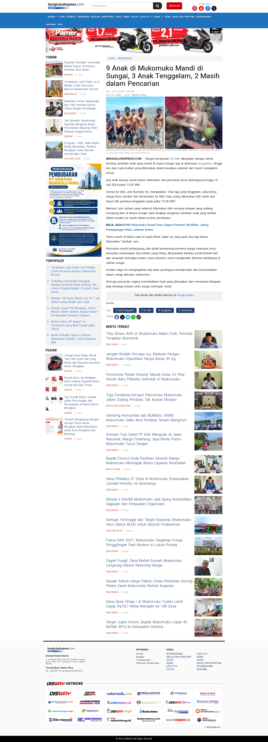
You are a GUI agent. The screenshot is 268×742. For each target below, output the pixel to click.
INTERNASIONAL (204, 17)
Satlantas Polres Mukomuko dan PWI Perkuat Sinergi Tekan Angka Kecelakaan (81, 105)
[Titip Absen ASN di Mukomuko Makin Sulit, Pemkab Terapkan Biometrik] (208, 339)
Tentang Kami (143, 660)
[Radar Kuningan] (60, 711)
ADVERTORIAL (108, 17)
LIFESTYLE (145, 17)
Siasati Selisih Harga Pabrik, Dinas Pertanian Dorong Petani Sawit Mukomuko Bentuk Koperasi (149, 584)
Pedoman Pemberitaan (147, 663)
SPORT (168, 17)
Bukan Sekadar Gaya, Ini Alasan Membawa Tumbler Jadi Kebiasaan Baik (71, 338)
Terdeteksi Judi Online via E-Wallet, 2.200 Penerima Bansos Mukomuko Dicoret (82, 85)
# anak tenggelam (125, 310)
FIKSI (60, 24)
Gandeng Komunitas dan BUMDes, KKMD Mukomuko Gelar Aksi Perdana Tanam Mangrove (146, 418)
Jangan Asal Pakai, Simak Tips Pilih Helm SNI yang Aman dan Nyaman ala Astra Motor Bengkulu (82, 360)
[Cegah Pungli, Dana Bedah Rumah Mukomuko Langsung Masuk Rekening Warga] (208, 566)
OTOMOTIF (71, 17)
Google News (185, 295)
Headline (95, 17)
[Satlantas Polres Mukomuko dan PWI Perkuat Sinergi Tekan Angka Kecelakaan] (54, 108)
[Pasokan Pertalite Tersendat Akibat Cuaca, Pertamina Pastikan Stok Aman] (54, 69)
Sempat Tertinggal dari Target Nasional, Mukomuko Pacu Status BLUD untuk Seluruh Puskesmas (148, 522)
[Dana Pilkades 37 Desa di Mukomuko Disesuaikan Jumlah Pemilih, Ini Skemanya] (208, 485)
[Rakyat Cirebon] (207, 694)
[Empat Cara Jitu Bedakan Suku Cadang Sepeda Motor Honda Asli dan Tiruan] (54, 384)
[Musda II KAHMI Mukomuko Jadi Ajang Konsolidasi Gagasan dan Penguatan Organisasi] (208, 505)
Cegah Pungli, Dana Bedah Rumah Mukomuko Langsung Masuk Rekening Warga (144, 563)
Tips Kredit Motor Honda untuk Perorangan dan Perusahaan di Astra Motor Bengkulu (81, 402)
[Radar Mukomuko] (60, 720)
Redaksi (140, 657)
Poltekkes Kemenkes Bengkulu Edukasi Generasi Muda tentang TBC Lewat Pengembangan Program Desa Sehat (73, 286)
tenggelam (205, 164)
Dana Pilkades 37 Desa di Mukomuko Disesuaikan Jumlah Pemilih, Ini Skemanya (147, 481)
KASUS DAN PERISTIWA (184, 17)
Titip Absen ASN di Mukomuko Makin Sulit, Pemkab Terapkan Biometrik (149, 336)
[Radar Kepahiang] (178, 711)
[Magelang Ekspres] (207, 702)
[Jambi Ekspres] (90, 702)
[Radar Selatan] (207, 720)
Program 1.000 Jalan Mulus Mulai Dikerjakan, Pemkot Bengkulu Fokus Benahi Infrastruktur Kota (81, 148)
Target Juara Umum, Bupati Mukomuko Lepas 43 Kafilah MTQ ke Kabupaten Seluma (146, 624)
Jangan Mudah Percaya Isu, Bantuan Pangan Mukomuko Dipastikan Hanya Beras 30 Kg (143, 356)
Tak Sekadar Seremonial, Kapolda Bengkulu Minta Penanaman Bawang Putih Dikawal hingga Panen (80, 126)
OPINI (62, 17)
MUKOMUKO (125, 58)
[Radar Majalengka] (90, 711)
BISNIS (157, 17)
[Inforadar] (119, 702)
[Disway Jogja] (119, 711)
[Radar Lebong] (119, 720)
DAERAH (51, 17)
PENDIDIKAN (83, 17)
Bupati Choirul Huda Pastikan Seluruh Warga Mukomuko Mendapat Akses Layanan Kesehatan (146, 461)
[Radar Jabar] (148, 711)
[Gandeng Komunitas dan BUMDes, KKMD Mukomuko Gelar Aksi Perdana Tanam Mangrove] (208, 421)
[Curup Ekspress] (207, 711)
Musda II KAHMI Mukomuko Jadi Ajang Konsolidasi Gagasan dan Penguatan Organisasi (148, 502)
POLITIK (134, 17)
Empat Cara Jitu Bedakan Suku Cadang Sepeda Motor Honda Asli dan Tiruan (82, 381)
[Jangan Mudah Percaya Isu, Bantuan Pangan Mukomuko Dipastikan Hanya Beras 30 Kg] (208, 360)
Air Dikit (175, 159)
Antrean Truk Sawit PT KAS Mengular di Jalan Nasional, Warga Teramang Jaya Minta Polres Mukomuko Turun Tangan (143, 439)
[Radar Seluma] (148, 720)
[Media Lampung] (148, 694)
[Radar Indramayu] (178, 694)
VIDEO (118, 17)
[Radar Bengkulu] (90, 720)
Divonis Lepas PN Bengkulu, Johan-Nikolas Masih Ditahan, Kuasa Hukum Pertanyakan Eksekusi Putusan (72, 311)
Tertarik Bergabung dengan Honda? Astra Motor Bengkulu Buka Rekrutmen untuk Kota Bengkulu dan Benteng (81, 426)
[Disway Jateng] (178, 702)
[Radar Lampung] (148, 702)
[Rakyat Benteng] (178, 720)
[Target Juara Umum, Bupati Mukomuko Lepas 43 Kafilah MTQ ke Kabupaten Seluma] (208, 628)
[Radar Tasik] (119, 694)
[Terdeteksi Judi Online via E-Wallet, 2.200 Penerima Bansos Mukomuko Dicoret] (54, 88)
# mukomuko (185, 310)
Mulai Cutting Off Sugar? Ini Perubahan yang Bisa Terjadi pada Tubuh (71, 325)
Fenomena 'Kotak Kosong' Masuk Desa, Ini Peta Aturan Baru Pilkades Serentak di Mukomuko (145, 377)
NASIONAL (51, 24)
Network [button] (174, 6)
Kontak (139, 654)
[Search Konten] (157, 6)
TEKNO (126, 17)
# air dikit (146, 310)
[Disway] (60, 694)
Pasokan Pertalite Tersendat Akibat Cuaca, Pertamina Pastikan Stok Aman (82, 66)
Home (111, 58)
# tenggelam (165, 310)
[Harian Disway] (90, 694)
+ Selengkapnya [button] (212, 727)
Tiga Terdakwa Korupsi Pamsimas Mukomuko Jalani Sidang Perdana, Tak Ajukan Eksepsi (144, 397)
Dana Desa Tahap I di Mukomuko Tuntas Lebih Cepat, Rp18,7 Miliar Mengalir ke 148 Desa (144, 604)
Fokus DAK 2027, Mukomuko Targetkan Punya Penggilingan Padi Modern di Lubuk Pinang (144, 543)
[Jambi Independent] (60, 702)
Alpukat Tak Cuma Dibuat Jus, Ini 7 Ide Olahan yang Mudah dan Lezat (73, 300)
